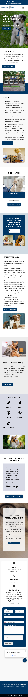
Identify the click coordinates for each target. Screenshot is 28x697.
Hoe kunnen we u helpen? (10, 625)
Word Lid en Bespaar (10, 309)
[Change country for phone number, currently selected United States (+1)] (5, 622)
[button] (4, 186)
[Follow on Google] (14, 691)
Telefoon (6, 620)
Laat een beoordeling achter (14, 496)
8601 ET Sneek (14, 571)
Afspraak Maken (8, 143)
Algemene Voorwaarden (14, 686)
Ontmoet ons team (8, 66)
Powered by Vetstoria (20, 684)
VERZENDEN (8, 644)
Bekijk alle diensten (14, 205)
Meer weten (6, 28)
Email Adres (7, 614)
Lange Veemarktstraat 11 (14, 569)
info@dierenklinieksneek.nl (15, 3)
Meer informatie (7, 384)
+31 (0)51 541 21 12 (14, 1)
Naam (5, 609)
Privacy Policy (5, 686)
